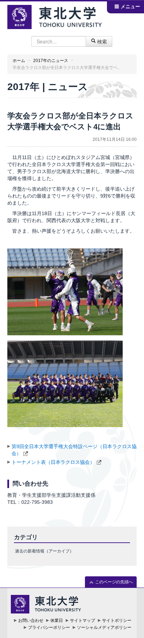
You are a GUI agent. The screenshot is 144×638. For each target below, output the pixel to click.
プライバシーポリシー (49, 627)
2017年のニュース (50, 60)
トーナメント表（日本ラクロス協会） (53, 462)
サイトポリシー (116, 620)
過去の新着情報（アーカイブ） (44, 551)
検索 (101, 41)
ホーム (19, 60)
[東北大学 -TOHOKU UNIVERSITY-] (54, 16)
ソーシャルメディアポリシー (104, 627)
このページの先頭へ (113, 581)
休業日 (56, 620)
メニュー (129, 6)
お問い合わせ (30, 620)
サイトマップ (82, 620)
